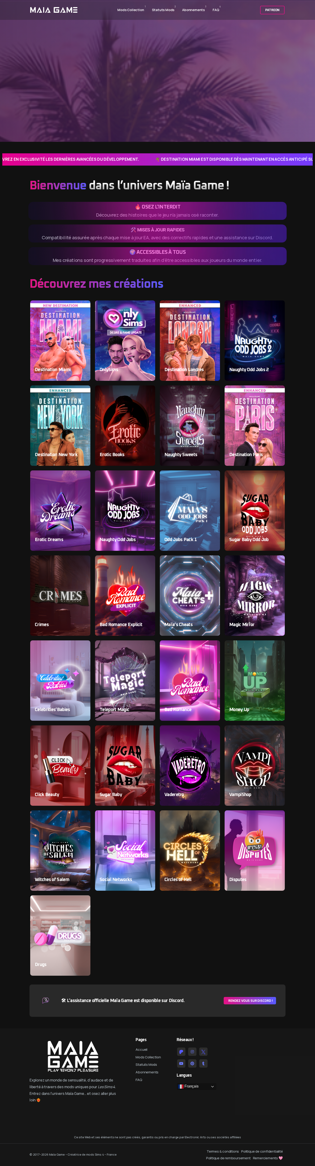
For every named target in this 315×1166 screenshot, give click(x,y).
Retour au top (10, 584)
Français (191, 1086)
